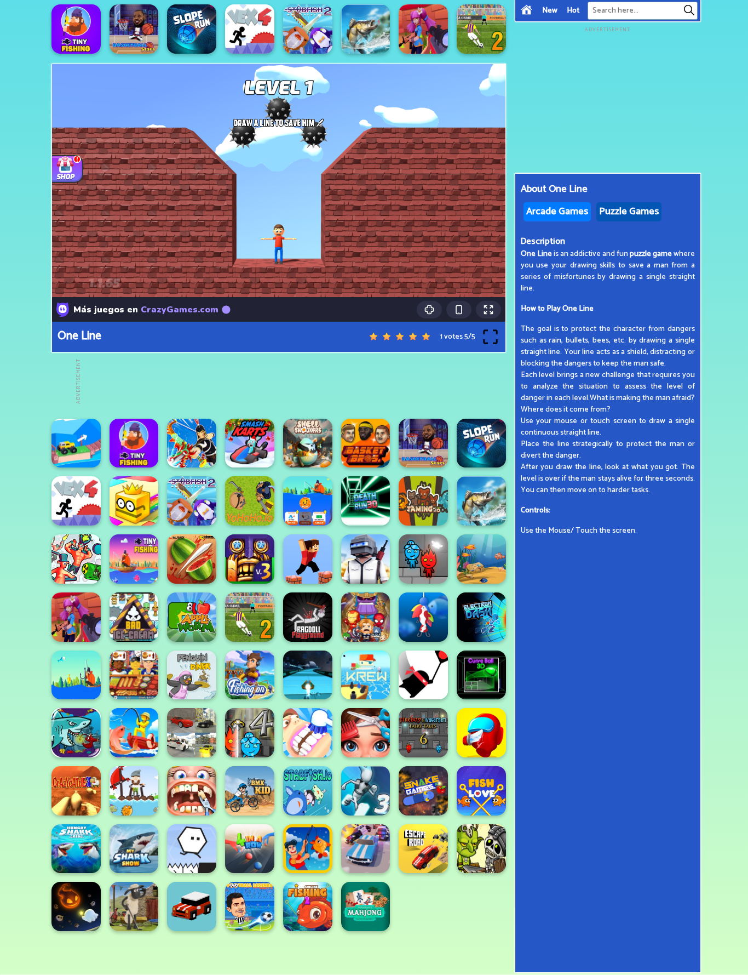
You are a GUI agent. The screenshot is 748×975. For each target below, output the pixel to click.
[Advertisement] (281, 381)
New (549, 10)
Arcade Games (557, 211)
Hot (573, 10)
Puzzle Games (629, 211)
